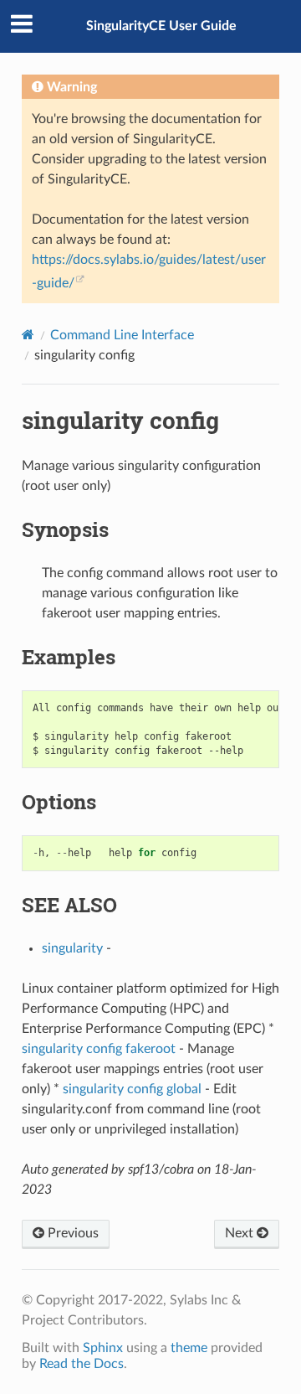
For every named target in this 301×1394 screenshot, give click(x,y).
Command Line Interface (122, 335)
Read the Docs (81, 1364)
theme (189, 1348)
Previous (71, 1233)
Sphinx (103, 1348)
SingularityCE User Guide (161, 26)
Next (241, 1233)
